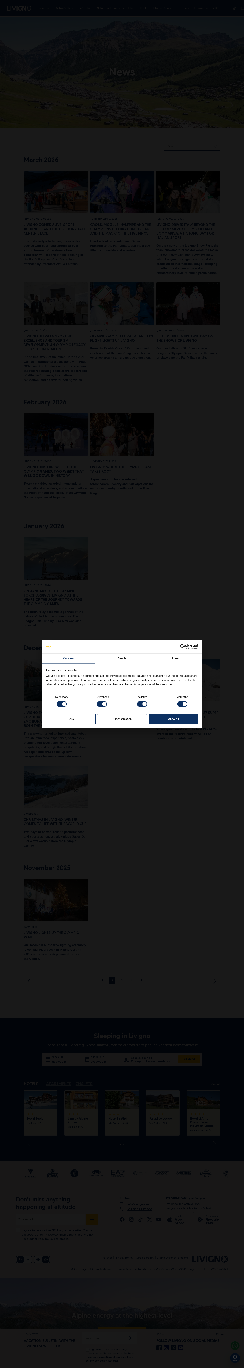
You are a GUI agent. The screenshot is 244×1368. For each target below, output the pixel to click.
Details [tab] (122, 658)
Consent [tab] (68, 658)
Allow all (173, 718)
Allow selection (122, 718)
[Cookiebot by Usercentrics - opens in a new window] (182, 646)
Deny (71, 718)
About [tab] (176, 658)
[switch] (102, 704)
